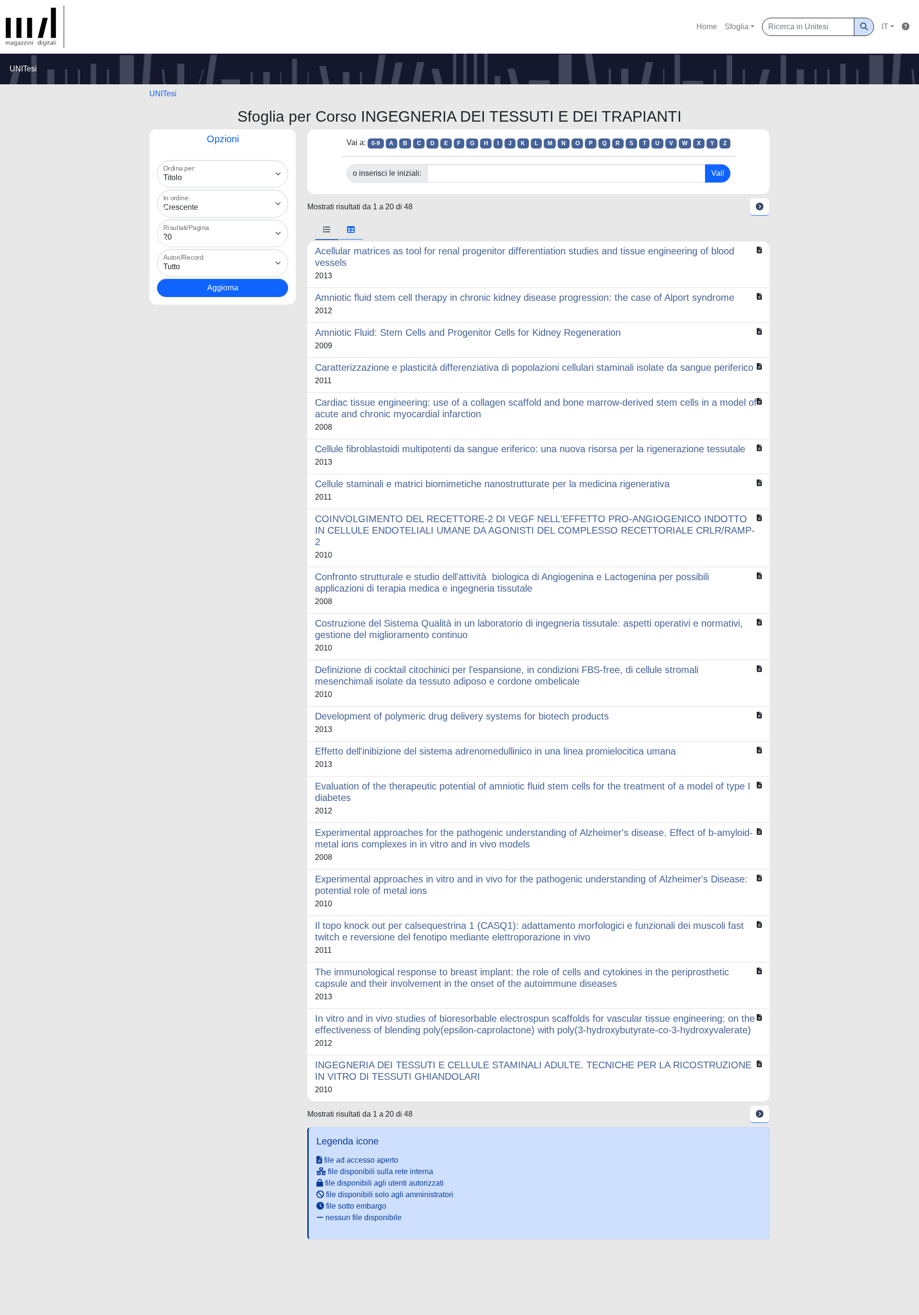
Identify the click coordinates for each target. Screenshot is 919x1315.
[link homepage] (35, 27)
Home (706, 27)
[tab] (327, 230)
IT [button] (885, 27)
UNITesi (163, 94)
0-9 (375, 143)
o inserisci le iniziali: (387, 173)
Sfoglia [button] (737, 27)
